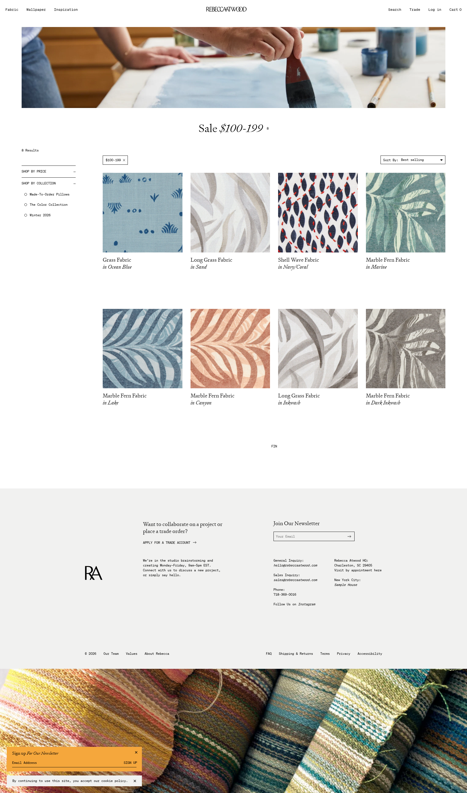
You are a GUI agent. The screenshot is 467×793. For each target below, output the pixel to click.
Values (131, 653)
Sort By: (390, 160)
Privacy (343, 653)
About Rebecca (157, 653)
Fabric (11, 9)
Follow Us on (294, 604)
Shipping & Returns (296, 653)
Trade (414, 9)
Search (394, 9)
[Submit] (346, 536)
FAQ (269, 653)
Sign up (130, 763)
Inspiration (66, 9)
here (378, 570)
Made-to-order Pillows (49, 194)
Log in (434, 9)
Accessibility (370, 653)
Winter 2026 (40, 215)
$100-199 (113, 160)
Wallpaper (36, 9)
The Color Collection (49, 205)
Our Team (111, 653)
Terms (325, 653)
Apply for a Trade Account (166, 542)
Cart (455, 9)
